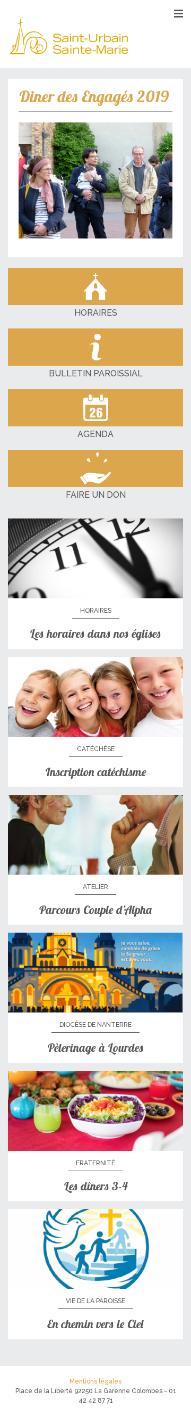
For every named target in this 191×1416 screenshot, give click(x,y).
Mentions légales (95, 1381)
